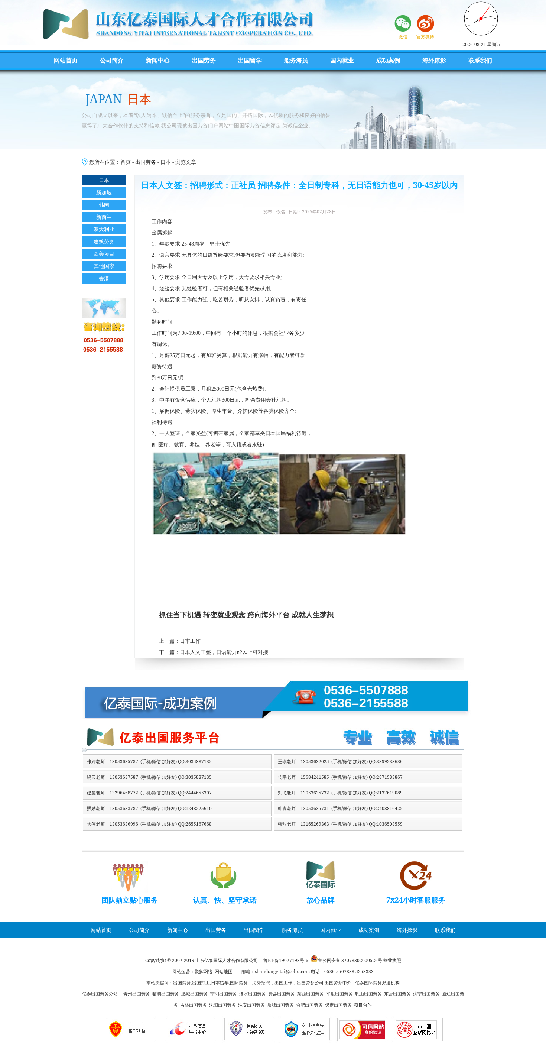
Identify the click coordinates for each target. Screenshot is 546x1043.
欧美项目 (104, 253)
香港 (104, 278)
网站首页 (66, 60)
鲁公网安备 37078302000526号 (350, 960)
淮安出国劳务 (251, 1005)
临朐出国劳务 (165, 994)
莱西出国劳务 (310, 994)
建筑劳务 (104, 241)
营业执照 (392, 960)
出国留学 (250, 60)
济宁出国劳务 (426, 994)
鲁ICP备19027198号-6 (285, 960)
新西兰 (104, 216)
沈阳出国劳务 (222, 1005)
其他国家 (104, 265)
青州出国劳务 (136, 994)
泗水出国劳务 (252, 994)
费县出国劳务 (281, 994)
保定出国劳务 (338, 1005)
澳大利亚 (104, 229)
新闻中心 (158, 60)
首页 (125, 161)
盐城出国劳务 (280, 1005)
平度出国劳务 (339, 994)
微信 (403, 36)
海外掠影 (434, 60)
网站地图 (224, 971)
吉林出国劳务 (193, 1005)
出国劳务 (204, 60)
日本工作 (190, 641)
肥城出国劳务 (194, 994)
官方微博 (425, 36)
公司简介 (112, 60)
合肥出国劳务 (309, 1005)
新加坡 (104, 192)
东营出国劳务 (397, 994)
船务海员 (296, 60)
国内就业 (342, 60)
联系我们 (480, 60)
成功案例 (388, 60)
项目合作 (363, 1005)
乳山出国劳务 (368, 994)
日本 (165, 161)
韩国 (104, 204)
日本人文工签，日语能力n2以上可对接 (224, 652)
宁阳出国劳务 (223, 994)
